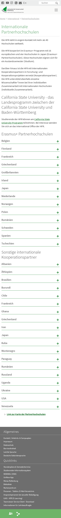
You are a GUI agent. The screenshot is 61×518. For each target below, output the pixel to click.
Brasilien (30, 280)
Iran (30, 327)
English (24, 3)
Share (18, 513)
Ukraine (30, 391)
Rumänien (30, 220)
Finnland (30, 149)
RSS (16, 3)
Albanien (30, 264)
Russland (30, 375)
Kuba (30, 343)
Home (2, 18)
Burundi (30, 288)
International (13, 18)
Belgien (30, 141)
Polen (30, 212)
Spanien (30, 236)
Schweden (30, 228)
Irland (30, 181)
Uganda (30, 383)
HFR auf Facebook (2, 3)
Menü (56, 10)
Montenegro (30, 351)
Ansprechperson (11, 513)
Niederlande (30, 196)
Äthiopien (30, 272)
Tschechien (30, 244)
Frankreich (30, 157)
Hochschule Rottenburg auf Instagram (11, 3)
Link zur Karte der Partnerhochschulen (26, 414)
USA (30, 399)
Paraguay (30, 359)
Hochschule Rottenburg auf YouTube (7, 3)
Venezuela (30, 406)
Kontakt (20, 3)
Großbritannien (30, 173)
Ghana (30, 312)
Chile (30, 296)
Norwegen (30, 204)
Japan (30, 188)
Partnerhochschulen (30, 18)
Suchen (57, 3)
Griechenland (30, 165)
